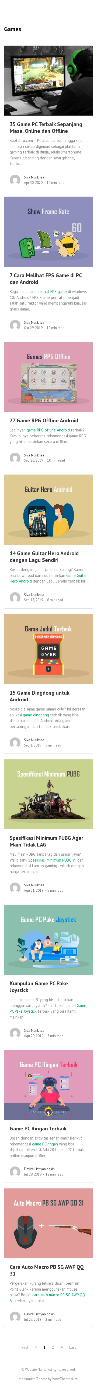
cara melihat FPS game (48, 291)
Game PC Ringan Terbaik (38, 1128)
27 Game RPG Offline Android (44, 420)
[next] (62, 1347)
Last (72, 1347)
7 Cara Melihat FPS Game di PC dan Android (46, 278)
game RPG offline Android (48, 430)
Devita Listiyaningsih (39, 1169)
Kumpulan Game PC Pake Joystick (39, 987)
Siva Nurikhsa (34, 177)
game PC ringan (45, 1144)
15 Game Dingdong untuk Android (39, 696)
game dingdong (36, 714)
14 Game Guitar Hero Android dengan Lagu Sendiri (44, 556)
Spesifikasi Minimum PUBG (49, 860)
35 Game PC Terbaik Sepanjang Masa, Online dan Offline (46, 127)
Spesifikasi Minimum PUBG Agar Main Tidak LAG (46, 841)
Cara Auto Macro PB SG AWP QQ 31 (47, 1270)
